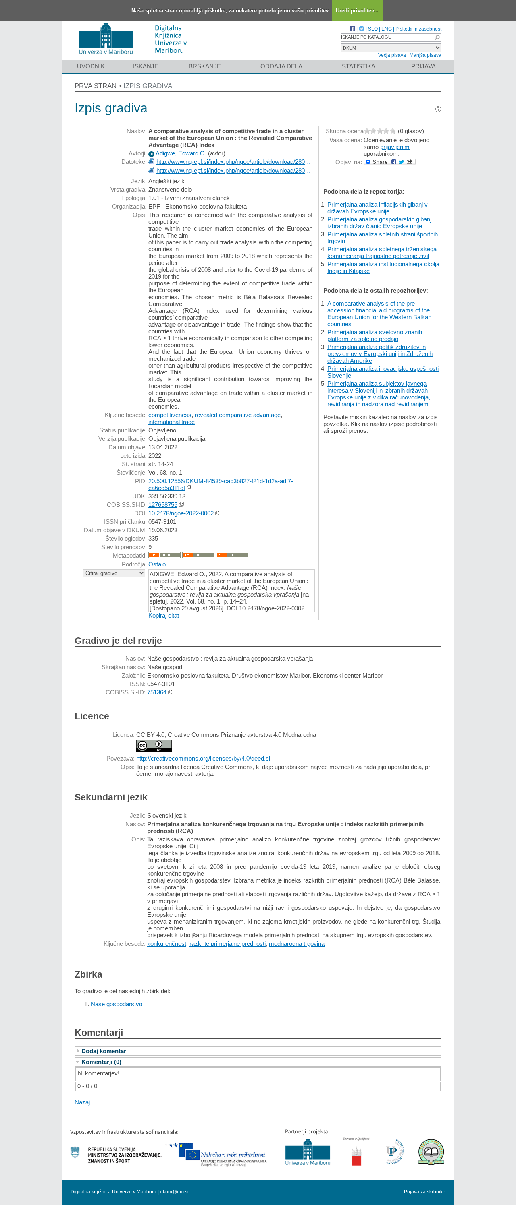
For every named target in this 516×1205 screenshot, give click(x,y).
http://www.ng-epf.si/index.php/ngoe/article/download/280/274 (234, 161)
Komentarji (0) (101, 1061)
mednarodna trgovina (297, 943)
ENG (386, 29)
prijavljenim (395, 146)
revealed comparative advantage (238, 414)
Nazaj (82, 1102)
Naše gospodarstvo (116, 1003)
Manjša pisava (425, 55)
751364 (156, 692)
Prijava (423, 66)
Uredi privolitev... (357, 11)
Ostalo (157, 564)
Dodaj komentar (103, 1051)
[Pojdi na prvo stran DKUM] (136, 55)
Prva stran (96, 86)
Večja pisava (392, 55)
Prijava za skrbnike (424, 1192)
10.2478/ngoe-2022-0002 (181, 513)
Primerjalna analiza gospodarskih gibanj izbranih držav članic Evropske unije (379, 222)
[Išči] (437, 37)
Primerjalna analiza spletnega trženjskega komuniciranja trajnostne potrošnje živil (382, 252)
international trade (171, 421)
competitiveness (169, 414)
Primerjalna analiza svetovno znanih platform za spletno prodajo (374, 335)
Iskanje (145, 66)
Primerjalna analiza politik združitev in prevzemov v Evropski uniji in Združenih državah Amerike (380, 353)
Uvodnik (91, 66)
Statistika (358, 66)
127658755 (162, 504)
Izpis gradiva (147, 86)
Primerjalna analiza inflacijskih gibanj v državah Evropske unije (377, 208)
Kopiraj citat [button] (163, 615)
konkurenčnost (166, 943)
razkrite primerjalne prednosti (227, 943)
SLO (373, 29)
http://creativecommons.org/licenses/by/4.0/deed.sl (203, 758)
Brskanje (205, 66)
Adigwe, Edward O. (181, 153)
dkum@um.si (174, 1192)
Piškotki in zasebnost (418, 29)
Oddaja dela (281, 66)
